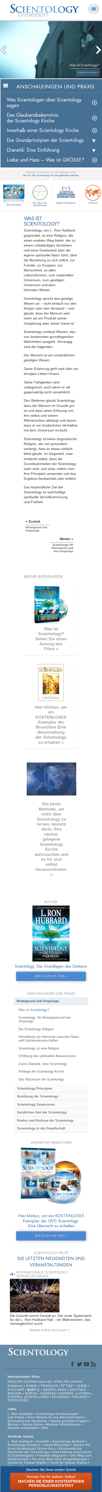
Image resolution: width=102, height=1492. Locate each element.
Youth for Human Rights (69, 1462)
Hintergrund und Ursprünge (38, 1001)
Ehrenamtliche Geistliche (27, 1421)
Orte (44, 1428)
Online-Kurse (33, 1424)
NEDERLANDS (55, 1390)
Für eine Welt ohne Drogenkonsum (59, 1459)
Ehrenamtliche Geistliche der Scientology (45, 1450)
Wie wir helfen (14, 205)
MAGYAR (15, 1393)
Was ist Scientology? (34, 1010)
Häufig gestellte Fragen (69, 1421)
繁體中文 (33, 1390)
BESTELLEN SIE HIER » (51, 976)
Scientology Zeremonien (36, 1104)
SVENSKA (48, 1393)
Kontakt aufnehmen (23, 1428)
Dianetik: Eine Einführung (33, 150)
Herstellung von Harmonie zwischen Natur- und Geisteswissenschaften (49, 1038)
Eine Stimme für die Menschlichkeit (55, 1417)
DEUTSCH (78, 1390)
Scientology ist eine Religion (39, 1048)
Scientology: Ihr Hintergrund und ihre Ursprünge (45, 1019)
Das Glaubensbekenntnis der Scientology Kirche (32, 118)
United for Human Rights (28, 1462)
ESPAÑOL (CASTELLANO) (28, 1397)
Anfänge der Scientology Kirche (41, 1071)
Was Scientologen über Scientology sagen (44, 102)
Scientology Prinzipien (34, 1088)
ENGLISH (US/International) (30, 1381)
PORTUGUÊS (18, 1400)
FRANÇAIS (49, 1386)
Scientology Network (68, 1441)
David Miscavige (57, 1445)
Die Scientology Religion (36, 1029)
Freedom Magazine (52, 1455)
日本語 (82, 1386)
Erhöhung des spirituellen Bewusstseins (47, 1056)
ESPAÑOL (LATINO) (74, 1393)
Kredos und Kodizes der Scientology (45, 1120)
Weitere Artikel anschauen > (49, 1330)
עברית (67, 1385)
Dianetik (42, 1441)
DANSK (32, 1386)
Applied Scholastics (66, 203)
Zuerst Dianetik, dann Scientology (43, 1064)
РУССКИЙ (16, 1390)
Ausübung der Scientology (37, 1096)
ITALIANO (79, 1397)
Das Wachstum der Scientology (41, 1079)
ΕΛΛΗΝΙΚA (60, 1397)
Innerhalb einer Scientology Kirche (43, 130)
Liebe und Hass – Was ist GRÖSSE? (45, 160)
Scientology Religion (24, 1445)
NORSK (31, 1393)
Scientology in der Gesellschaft (41, 1128)
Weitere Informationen (63, 1424)
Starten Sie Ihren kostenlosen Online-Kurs (49, 1446)
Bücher (13, 1424)
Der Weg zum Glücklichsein (40, 204)
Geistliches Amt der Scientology (42, 1112)
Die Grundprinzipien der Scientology (45, 140)
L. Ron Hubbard (20, 1414)
